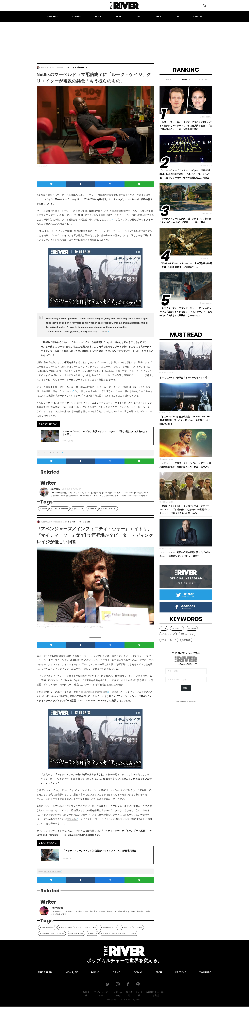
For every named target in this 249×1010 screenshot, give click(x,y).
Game (118, 16)
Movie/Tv (77, 16)
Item (177, 16)
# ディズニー (77, 509)
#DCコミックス (187, 634)
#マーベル (192, 628)
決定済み (71, 819)
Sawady (44, 68)
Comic (138, 16)
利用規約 (86, 994)
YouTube (205, 972)
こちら (107, 219)
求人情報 (139, 994)
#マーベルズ (177, 628)
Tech (158, 16)
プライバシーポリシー (101, 994)
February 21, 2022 (97, 331)
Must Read (52, 16)
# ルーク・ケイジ (108, 509)
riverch (139, 1000)
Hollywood (46, 522)
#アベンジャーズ (168, 634)
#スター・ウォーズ (169, 640)
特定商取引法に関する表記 (155, 994)
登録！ (186, 688)
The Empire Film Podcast (94, 692)
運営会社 (129, 994)
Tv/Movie (81, 67)
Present (197, 16)
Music (98, 16)
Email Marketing (181, 701)
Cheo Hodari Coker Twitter (52, 453)
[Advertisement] (124, 40)
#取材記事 (186, 640)
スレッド (66, 391)
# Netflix (43, 509)
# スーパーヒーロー (59, 509)
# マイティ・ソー (75, 933)
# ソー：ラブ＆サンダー (132, 927)
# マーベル (92, 509)
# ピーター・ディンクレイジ (52, 933)
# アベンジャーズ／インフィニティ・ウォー (77, 927)
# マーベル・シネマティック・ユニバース (118, 933)
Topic (68, 67)
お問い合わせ (118, 994)
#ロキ (164, 628)
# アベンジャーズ (47, 927)
